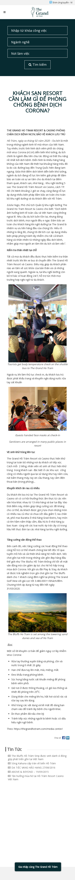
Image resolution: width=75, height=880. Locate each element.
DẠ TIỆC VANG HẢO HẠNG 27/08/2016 (33, 767)
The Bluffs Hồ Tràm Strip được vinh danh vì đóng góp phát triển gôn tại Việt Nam (37, 757)
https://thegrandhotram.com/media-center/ (38, 728)
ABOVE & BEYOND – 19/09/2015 (30, 771)
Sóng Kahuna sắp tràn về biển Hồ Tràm (34, 763)
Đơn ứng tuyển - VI (62, 2)
